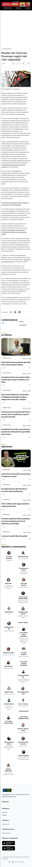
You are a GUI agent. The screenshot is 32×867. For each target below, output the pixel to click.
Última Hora (8, 8)
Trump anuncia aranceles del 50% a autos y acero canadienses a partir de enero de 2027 (15, 414)
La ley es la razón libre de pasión (14, 536)
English (4, 815)
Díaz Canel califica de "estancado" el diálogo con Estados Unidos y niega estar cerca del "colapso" (15, 397)
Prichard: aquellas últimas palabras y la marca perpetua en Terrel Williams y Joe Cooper (15, 521)
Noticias (18, 8)
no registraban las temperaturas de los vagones (14, 165)
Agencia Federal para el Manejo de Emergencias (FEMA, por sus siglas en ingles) (14, 232)
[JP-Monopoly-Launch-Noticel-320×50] (16, 4)
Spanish (4, 812)
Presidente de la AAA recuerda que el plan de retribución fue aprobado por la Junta (15, 431)
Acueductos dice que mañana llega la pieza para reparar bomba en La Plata (15, 379)
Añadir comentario (22, 322)
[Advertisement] (16, 27)
